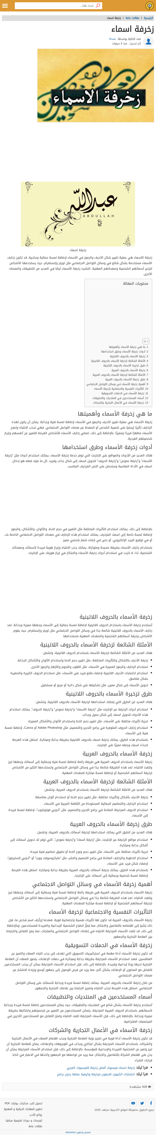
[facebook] (151, 1103)
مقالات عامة (35, 1126)
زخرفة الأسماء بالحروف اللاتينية (127, 356)
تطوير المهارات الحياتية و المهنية (23, 1109)
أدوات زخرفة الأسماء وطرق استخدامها (123, 351)
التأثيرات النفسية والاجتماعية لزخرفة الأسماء (119, 389)
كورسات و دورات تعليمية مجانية (24, 1120)
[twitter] (142, 1103)
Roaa (112, 39)
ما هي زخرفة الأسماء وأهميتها (127, 347)
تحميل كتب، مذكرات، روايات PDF (23, 1103)
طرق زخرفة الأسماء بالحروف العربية (125, 379)
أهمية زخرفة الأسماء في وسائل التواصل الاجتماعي (115, 384)
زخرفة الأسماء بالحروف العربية (128, 370)
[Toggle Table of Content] (144, 341)
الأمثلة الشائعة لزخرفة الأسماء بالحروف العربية (119, 375)
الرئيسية (148, 18)
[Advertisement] (78, 152)
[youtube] (133, 1103)
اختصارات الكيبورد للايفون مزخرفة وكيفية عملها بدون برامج (96, 1074)
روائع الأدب (35, 1114)
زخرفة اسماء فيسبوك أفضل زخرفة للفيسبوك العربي (101, 1068)
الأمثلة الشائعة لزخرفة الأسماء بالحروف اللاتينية (118, 361)
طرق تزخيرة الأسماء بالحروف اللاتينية (124, 365)
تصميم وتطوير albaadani (78, 1132)
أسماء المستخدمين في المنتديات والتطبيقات (118, 398)
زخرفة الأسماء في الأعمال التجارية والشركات (118, 403)
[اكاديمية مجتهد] (149, 5)
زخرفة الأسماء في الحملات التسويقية (122, 393)
